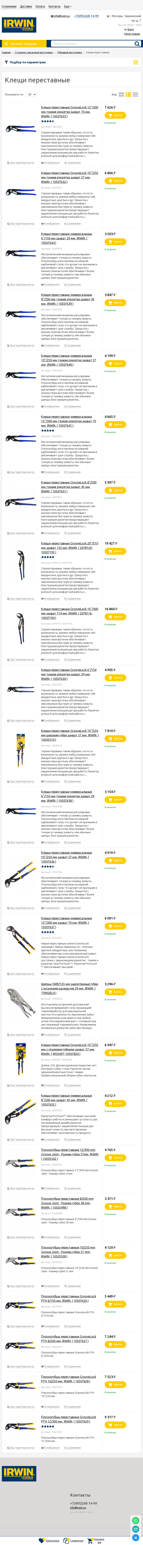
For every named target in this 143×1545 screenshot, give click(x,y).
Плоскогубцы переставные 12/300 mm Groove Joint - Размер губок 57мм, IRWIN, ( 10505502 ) (70, 1154)
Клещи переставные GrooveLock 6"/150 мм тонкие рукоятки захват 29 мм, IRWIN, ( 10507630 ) (68, 674)
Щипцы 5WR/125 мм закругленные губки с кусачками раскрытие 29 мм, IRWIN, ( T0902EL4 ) (69, 988)
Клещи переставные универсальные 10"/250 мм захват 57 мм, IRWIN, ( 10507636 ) (66, 857)
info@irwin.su (62, 16)
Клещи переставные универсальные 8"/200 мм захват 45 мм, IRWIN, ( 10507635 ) (66, 1100)
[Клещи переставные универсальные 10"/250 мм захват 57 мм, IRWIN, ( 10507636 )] (20, 875)
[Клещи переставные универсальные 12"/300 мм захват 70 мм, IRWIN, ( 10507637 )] (20, 941)
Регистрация (132, 33)
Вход (131, 29)
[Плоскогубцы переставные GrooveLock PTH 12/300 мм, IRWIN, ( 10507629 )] (20, 1427)
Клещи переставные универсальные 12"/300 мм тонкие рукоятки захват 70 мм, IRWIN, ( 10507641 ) (68, 421)
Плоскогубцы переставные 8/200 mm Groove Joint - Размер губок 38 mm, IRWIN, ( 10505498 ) (67, 1203)
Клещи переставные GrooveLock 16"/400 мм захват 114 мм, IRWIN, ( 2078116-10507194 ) (69, 613)
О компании (9, 6)
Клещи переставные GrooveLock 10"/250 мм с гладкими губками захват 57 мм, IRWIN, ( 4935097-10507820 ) (69, 1049)
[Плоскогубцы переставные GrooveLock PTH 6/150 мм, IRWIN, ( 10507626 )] (20, 1306)
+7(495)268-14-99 (86, 16)
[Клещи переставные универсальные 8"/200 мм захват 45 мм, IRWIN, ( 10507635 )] (20, 1112)
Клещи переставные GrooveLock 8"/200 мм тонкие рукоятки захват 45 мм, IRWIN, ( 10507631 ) (68, 487)
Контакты (55, 6)
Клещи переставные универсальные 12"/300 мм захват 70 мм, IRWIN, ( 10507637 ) (66, 923)
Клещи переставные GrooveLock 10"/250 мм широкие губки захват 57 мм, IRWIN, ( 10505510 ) (70, 735)
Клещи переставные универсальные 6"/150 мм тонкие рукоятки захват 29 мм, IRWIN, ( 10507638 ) (67, 796)
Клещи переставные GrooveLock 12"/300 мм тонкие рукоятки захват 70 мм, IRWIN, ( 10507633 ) (69, 112)
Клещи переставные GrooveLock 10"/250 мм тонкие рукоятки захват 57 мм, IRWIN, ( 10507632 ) (69, 177)
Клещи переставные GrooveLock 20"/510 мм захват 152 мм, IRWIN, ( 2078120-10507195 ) (69, 548)
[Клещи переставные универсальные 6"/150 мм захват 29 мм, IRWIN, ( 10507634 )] (20, 254)
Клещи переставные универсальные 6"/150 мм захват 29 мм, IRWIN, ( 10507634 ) (66, 238)
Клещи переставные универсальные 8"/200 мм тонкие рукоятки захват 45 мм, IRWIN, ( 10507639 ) (67, 299)
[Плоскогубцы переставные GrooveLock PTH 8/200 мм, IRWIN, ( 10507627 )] (20, 1346)
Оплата (40, 6)
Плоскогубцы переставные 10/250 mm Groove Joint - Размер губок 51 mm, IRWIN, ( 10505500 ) (68, 1252)
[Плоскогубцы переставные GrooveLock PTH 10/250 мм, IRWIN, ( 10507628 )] (20, 1387)
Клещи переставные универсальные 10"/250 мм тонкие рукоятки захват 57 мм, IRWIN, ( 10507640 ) (68, 360)
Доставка (26, 6)
